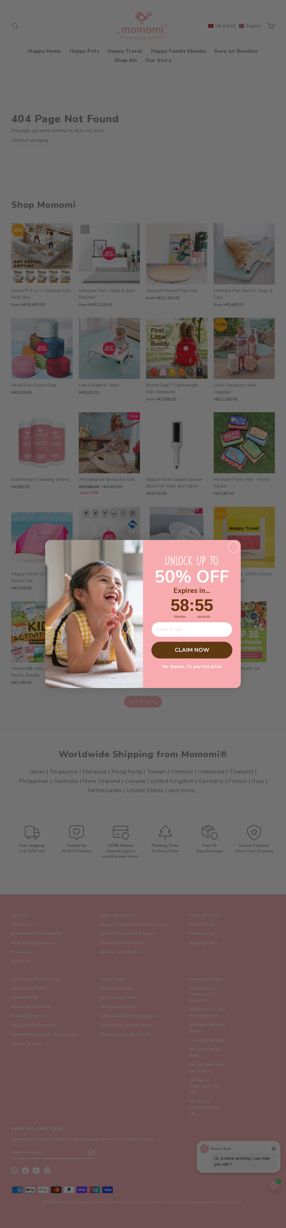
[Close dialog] (234, 547)
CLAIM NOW (192, 650)
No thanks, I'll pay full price (191, 667)
